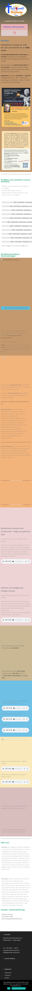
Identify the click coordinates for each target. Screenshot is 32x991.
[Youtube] (8, 963)
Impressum (8, 975)
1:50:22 (3, 347)
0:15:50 (3, 345)
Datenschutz (8, 972)
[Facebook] (5, 963)
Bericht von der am (14, 675)
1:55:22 (6, 349)
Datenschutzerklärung (18, 988)
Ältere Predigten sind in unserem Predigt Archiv (15, 246)
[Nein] (30, 985)
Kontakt (7, 978)
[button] (25, 26)
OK (9, 988)
